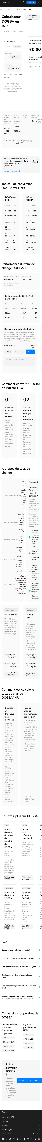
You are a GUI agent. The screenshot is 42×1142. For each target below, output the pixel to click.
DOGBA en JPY (8, 1046)
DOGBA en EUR (8, 1042)
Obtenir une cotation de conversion (11, 674)
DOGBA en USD (8, 1038)
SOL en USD (29, 1043)
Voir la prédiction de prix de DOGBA (9, 926)
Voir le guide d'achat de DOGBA (26, 926)
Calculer (30, 352)
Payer (8, 46)
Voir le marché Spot (30, 674)
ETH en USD (29, 1039)
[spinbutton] (7, 57)
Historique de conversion (32, 17)
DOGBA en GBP (8, 1050)
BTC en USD (29, 1035)
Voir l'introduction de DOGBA (26, 877)
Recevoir (17, 46)
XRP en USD (29, 1047)
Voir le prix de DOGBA (9, 877)
